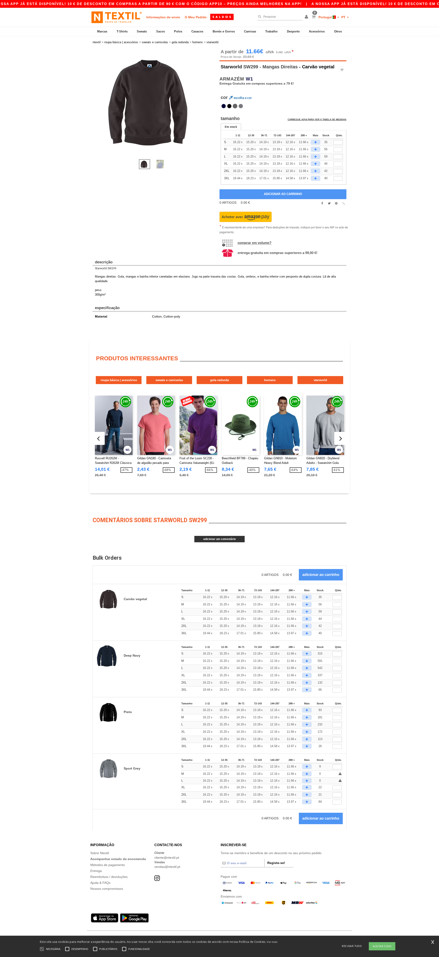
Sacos (160, 31)
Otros (338, 31)
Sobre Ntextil (99, 853)
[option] (154, 101)
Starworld (231, 66)
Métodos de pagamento (107, 865)
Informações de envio (163, 17)
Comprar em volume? (254, 243)
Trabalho (271, 31)
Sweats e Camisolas (169, 380)
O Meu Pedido (196, 17)
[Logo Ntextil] (116, 17)
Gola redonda (219, 380)
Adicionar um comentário (219, 539)
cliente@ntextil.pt (166, 857)
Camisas (250, 31)
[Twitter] (329, 203)
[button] (307, 17)
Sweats (142, 31)
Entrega (96, 871)
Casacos (197, 31)
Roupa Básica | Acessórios (119, 380)
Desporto (293, 31)
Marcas (102, 31)
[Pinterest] (336, 203)
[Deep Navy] (223, 106)
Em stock (231, 126)
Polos (178, 31)
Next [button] (96, 106)
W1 (249, 78)
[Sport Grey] (240, 106)
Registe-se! (276, 863)
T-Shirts (122, 31)
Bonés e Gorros (224, 31)
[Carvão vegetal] (235, 106)
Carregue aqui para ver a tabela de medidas (317, 119)
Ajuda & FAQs (100, 883)
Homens (270, 380)
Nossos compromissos (106, 888)
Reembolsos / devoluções (109, 877)
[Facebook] (322, 203)
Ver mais (272, 942)
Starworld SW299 (105, 268)
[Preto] (229, 106)
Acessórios (317, 31)
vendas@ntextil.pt (167, 867)
